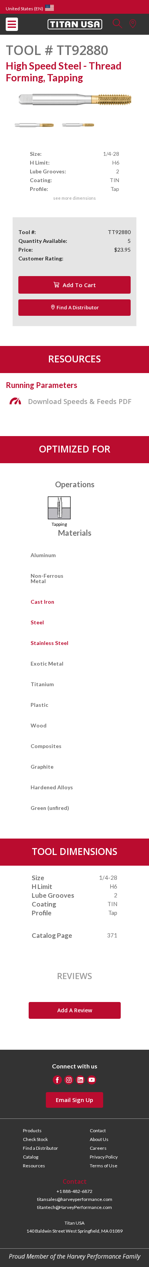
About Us (99, 1139)
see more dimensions (74, 198)
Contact (98, 1130)
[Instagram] (68, 1079)
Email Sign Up (74, 1100)
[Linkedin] (80, 1079)
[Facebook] (57, 1079)
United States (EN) (24, 8)
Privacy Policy (104, 1157)
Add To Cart (78, 285)
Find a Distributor (77, 307)
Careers (98, 1148)
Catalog (30, 1157)
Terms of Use (103, 1165)
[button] (117, 26)
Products (32, 1130)
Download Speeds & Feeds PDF (79, 401)
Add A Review (74, 1010)
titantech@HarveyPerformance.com (74, 1207)
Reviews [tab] (74, 975)
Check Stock (35, 1139)
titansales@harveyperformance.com (74, 1199)
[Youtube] (91, 1079)
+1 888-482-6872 (74, 1191)
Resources (34, 1165)
